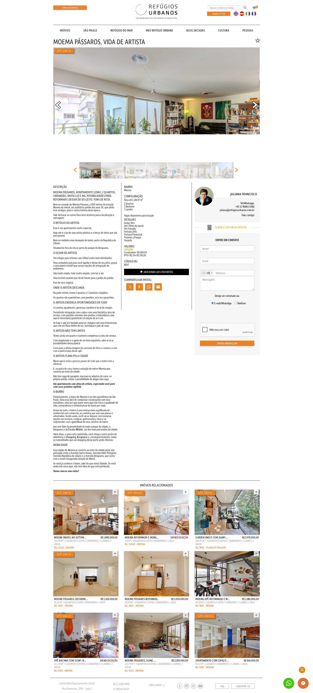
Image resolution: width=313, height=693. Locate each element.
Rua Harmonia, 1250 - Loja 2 (77, 688)
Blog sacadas (195, 30)
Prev (58, 105)
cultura (223, 30)
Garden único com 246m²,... (211, 537)
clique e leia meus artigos (230, 227)
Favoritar (115, 492)
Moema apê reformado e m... (212, 599)
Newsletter (218, 13)
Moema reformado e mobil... (142, 537)
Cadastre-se (243, 686)
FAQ (222, 686)
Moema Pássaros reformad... (142, 599)
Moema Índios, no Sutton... (70, 537)
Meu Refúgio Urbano (159, 30)
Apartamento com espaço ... (212, 660)
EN (236, 13)
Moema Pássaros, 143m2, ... (140, 660)
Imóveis (65, 30)
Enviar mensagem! (227, 343)
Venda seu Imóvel (70, 7)
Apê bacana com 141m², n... (70, 660)
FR (255, 13)
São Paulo (90, 30)
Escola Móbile (75, 429)
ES (243, 13)
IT (249, 13)
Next (255, 105)
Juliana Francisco (243, 194)
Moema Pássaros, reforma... (71, 599)
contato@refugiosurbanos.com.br (77, 683)
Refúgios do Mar (121, 30)
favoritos (158, 272)
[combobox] (206, 273)
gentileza (77, 422)
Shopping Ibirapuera (76, 437)
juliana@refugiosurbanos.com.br (237, 210)
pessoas (248, 30)
